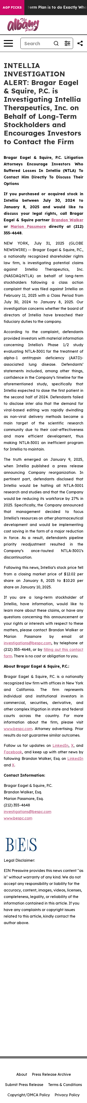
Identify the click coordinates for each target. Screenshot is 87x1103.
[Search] (56, 43)
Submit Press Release (24, 1084)
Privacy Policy (67, 1095)
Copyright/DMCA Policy (28, 1095)
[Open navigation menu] (8, 43)
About (21, 1074)
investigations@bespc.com (27, 643)
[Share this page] (80, 43)
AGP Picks (12, 7)
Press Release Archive (51, 1074)
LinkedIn (60, 745)
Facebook (13, 752)
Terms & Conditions (65, 1084)
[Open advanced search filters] (67, 43)
